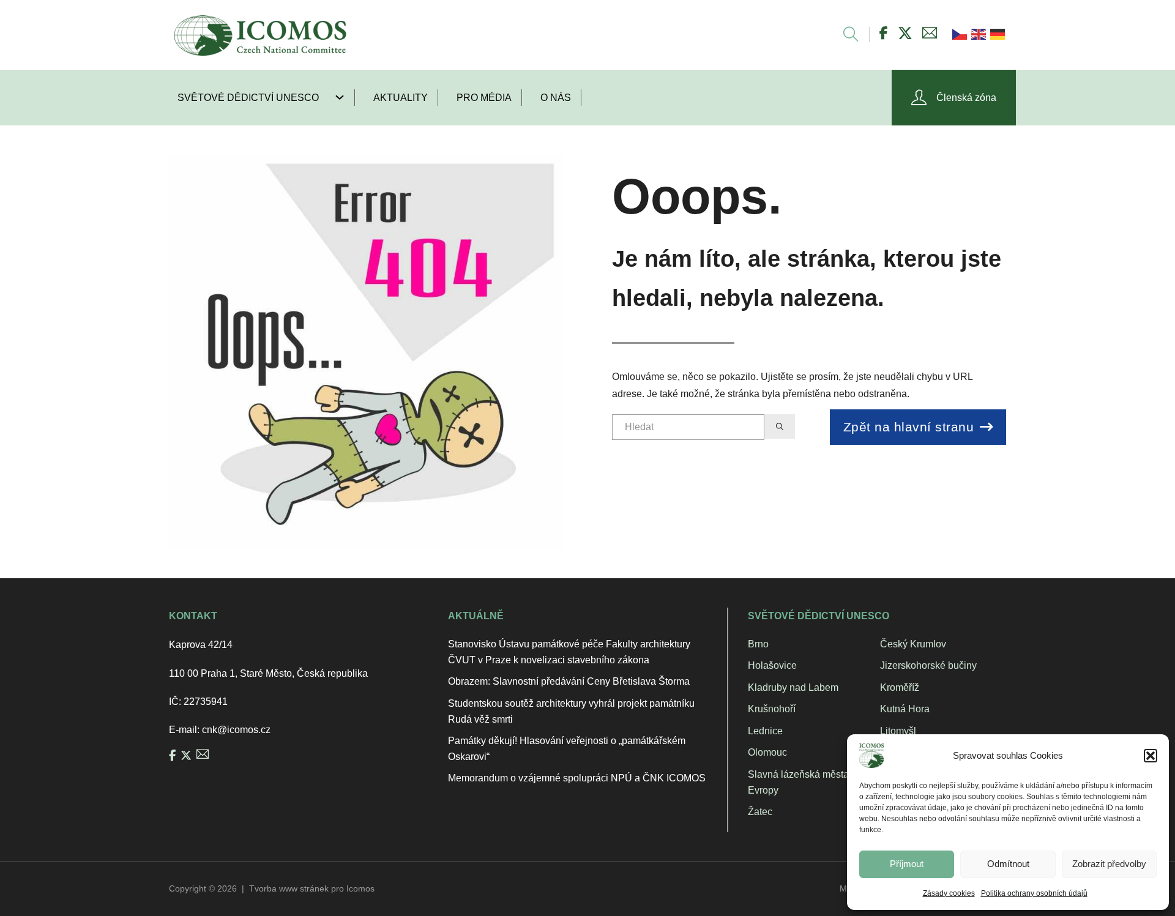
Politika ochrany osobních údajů (1034, 893)
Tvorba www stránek (289, 888)
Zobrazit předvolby (1109, 863)
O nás (555, 97)
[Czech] (958, 33)
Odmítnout (1008, 863)
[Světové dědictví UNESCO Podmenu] (344, 97)
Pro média (484, 97)
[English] (977, 33)
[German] (996, 33)
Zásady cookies (949, 893)
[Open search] (845, 34)
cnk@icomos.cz (236, 729)
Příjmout (906, 863)
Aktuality (400, 97)
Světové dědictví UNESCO (248, 97)
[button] (1150, 756)
